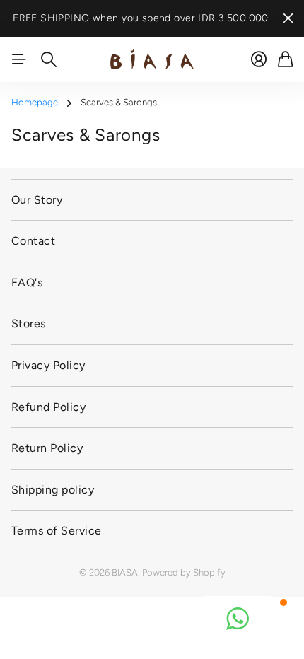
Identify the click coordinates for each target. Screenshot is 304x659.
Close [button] (288, 18)
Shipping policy (52, 489)
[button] (237, 618)
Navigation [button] (19, 59)
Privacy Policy (48, 365)
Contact (33, 240)
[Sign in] (259, 59)
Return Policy (47, 448)
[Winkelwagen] (285, 59)
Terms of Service (56, 530)
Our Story (36, 199)
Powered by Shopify (184, 572)
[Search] (49, 59)
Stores (28, 323)
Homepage (34, 102)
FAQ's (26, 282)
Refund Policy (48, 407)
